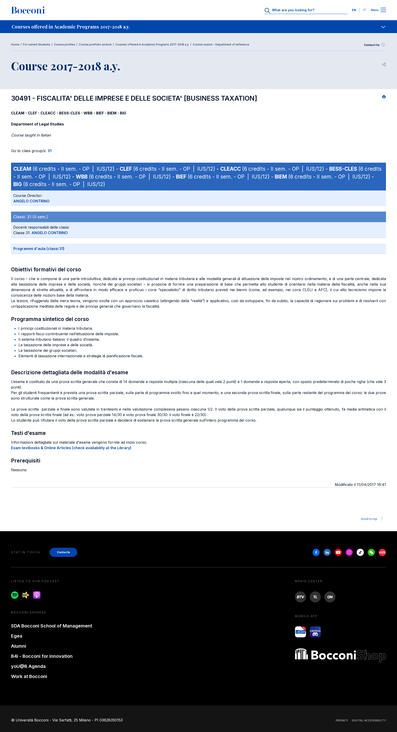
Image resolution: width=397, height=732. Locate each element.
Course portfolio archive (95, 44)
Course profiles (64, 44)
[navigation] (198, 26)
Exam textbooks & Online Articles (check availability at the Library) (71, 447)
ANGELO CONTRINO (31, 201)
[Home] (28, 10)
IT (364, 10)
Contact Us (372, 45)
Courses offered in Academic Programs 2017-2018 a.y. (152, 44)
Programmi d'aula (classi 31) (39, 248)
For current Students (36, 44)
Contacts (63, 552)
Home (15, 44)
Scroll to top (369, 519)
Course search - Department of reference (221, 44)
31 (49, 150)
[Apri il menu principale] (383, 10)
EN (354, 10)
